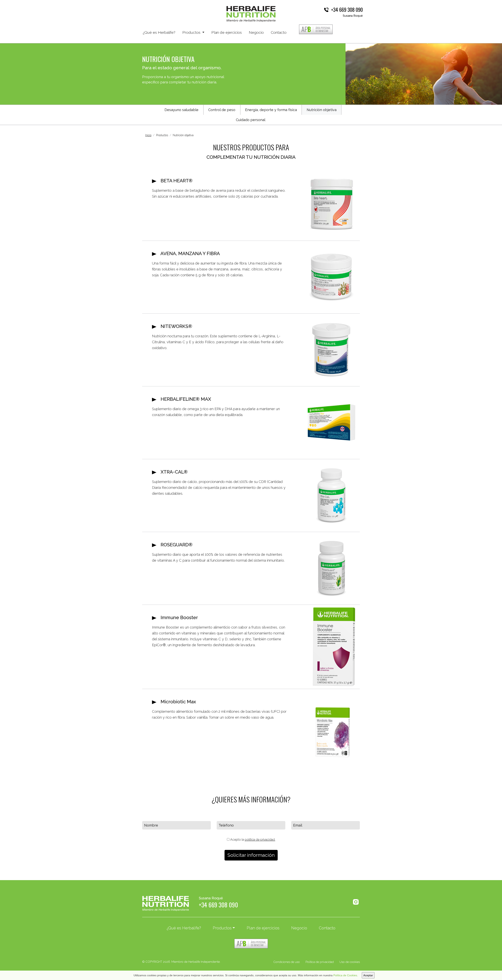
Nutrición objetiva (321, 110)
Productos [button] (191, 32)
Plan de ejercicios (226, 32)
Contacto (278, 32)
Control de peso (221, 110)
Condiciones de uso (286, 962)
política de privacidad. (260, 839)
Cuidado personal (250, 120)
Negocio (256, 32)
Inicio (148, 135)
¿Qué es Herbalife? (159, 32)
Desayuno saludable (181, 110)
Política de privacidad (320, 962)
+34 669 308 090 (347, 9)
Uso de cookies (349, 962)
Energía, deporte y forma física (271, 110)
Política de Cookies (345, 975)
